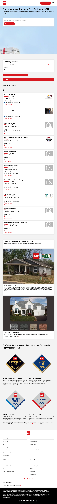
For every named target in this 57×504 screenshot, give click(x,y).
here (25, 423)
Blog (4, 468)
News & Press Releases (8, 471)
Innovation (5, 450)
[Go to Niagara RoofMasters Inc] (49, 96)
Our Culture (32, 447)
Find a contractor (45, 3)
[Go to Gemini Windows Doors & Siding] (49, 182)
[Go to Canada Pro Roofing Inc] (49, 167)
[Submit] (52, 64)
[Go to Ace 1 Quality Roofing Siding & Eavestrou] (49, 139)
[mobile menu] (53, 3)
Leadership (5, 447)
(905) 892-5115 (8, 104)
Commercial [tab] (14, 17)
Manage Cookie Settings (27, 500)
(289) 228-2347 (8, 218)
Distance (6, 67)
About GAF (5, 441)
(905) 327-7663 (8, 190)
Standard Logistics (34, 466)
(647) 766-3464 (8, 175)
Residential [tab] (6, 17)
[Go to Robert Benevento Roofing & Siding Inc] (49, 224)
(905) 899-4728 (8, 204)
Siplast (31, 463)
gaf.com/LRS (30, 423)
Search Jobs (33, 444)
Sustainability (6, 455)
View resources (9, 23)
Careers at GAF (33, 441)
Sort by (4, 89)
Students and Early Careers (36, 450)
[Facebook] (24, 478)
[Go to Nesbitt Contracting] (49, 153)
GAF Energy (32, 468)
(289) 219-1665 (8, 147)
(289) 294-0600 (8, 161)
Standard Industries (7, 452)
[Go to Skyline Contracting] (49, 196)
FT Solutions (33, 474)
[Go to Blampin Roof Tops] (49, 125)
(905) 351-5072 (8, 232)
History (4, 444)
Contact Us (5, 463)
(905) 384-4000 (8, 119)
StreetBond (32, 471)
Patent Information (7, 466)
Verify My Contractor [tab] (23, 17)
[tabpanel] (28, 22)
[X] (27, 478)
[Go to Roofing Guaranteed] (49, 210)
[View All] (10, 101)
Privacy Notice (6, 497)
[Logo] (4, 4)
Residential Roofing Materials (11, 485)
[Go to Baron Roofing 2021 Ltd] (49, 111)
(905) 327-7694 (8, 133)
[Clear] (49, 64)
